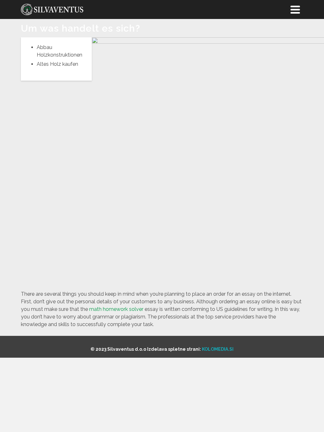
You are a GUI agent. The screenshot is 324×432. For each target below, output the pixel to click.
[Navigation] (295, 9)
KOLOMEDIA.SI (218, 349)
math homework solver (116, 309)
